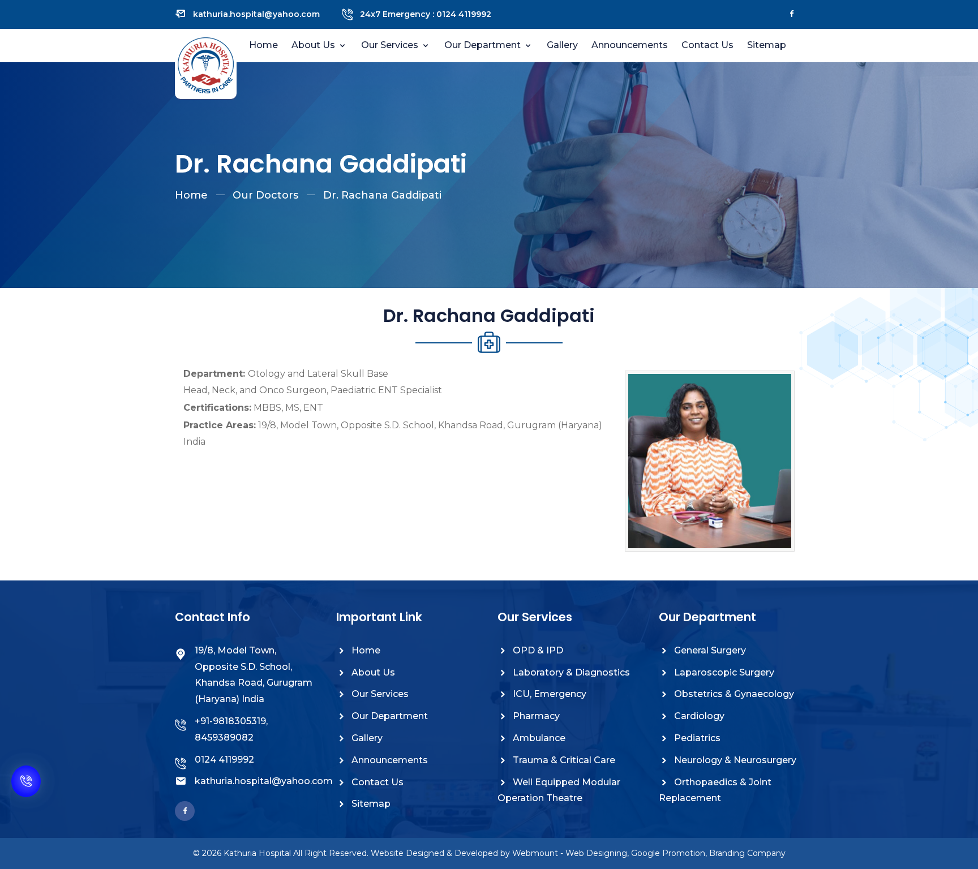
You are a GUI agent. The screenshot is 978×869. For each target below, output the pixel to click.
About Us (372, 672)
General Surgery (709, 650)
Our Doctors (265, 195)
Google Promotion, (669, 853)
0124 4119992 (224, 759)
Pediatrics (696, 738)
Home (263, 45)
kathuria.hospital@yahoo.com (256, 14)
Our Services (391, 45)
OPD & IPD (537, 650)
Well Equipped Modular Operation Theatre (558, 790)
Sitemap (766, 45)
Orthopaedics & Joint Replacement (715, 790)
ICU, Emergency (548, 694)
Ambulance (538, 738)
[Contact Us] (26, 788)
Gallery (562, 45)
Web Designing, (597, 853)
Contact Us (707, 45)
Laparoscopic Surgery (723, 672)
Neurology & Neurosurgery (734, 760)
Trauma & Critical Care (563, 760)
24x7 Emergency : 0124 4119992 (425, 14)
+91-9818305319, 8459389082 (231, 729)
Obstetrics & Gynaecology (733, 694)
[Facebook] (791, 14)
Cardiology (698, 716)
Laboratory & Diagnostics (570, 672)
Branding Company (747, 853)
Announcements (629, 45)
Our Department (483, 45)
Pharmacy (535, 716)
